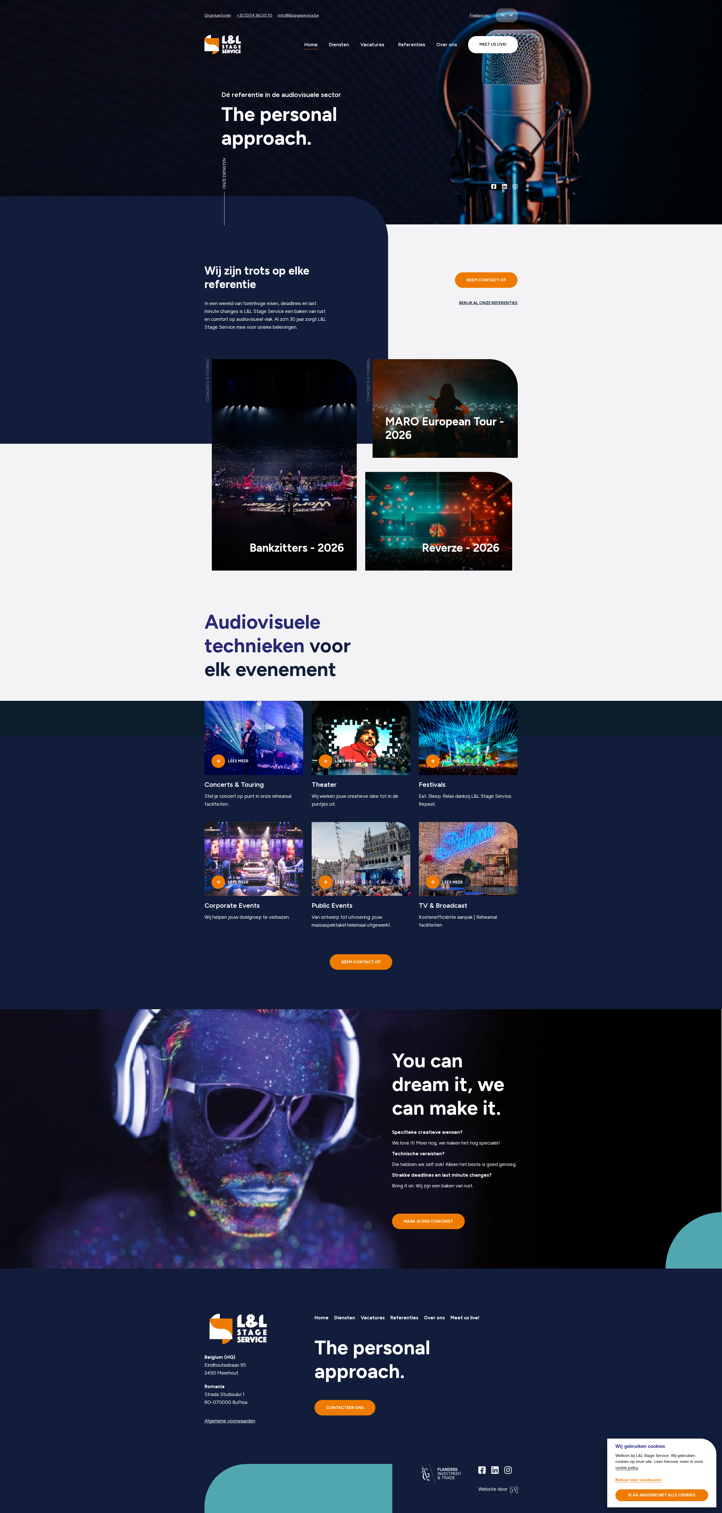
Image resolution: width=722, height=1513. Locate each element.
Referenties (411, 44)
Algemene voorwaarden (229, 1421)
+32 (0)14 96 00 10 (254, 15)
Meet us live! (464, 1317)
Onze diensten (224, 173)
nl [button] (504, 15)
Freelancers (480, 15)
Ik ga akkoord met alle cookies (661, 1495)
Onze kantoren (217, 15)
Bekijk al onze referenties (488, 303)
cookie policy (626, 1467)
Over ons (446, 44)
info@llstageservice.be (298, 15)
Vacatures (372, 44)
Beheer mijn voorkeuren (638, 1479)
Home (311, 44)
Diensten (339, 44)
